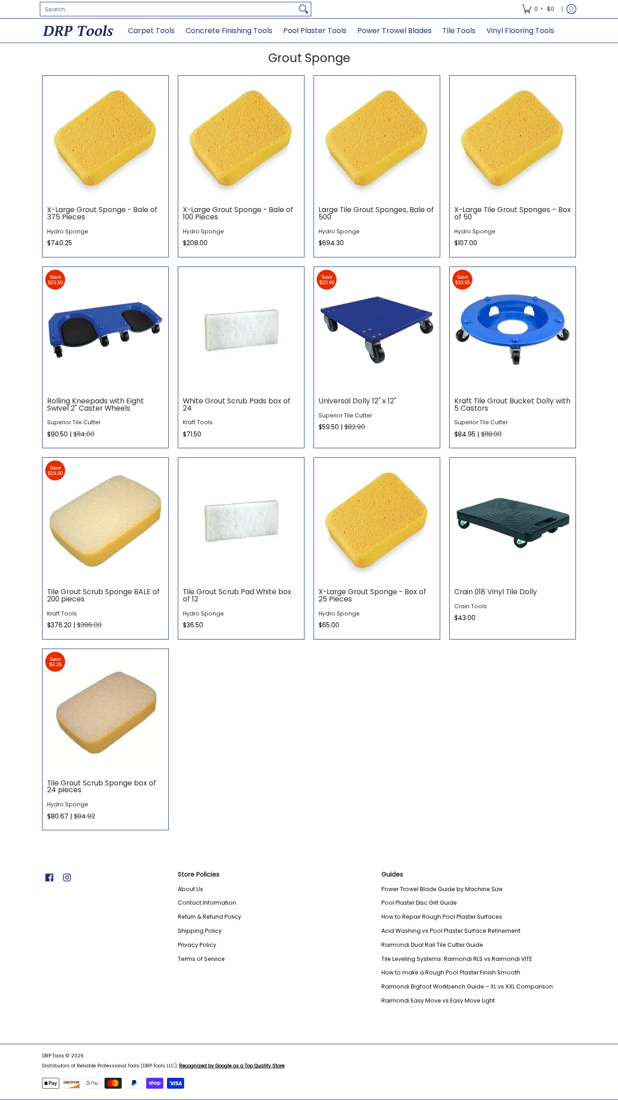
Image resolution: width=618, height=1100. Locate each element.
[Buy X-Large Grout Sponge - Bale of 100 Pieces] (241, 138)
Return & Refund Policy (209, 917)
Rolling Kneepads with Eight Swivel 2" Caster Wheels (95, 404)
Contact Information (207, 902)
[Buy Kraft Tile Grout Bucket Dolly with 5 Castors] (512, 329)
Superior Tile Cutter (73, 422)
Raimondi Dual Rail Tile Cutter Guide (432, 945)
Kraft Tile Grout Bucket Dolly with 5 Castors (512, 404)
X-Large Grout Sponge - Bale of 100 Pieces (238, 213)
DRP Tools (53, 1055)
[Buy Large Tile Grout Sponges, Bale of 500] (377, 138)
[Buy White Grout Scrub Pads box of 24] (241, 329)
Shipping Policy (200, 931)
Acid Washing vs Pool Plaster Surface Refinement (450, 931)
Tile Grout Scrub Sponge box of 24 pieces (101, 786)
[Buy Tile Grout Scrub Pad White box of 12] (241, 520)
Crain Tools (470, 606)
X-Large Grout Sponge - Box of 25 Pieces (372, 595)
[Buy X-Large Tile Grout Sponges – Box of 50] (512, 138)
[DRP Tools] (78, 31)
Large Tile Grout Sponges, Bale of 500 (376, 213)
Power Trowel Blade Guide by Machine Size (442, 889)
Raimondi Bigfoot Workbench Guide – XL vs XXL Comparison (467, 986)
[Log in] (571, 9)
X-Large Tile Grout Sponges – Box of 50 (512, 213)
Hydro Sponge (67, 231)
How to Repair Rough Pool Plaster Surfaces (441, 917)
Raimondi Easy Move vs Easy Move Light (438, 1000)
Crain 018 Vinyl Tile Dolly (495, 591)
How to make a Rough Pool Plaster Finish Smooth (450, 972)
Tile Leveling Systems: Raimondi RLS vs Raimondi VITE (456, 959)
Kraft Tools (198, 422)
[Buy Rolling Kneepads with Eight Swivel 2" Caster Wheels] (105, 329)
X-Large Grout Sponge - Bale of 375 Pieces (102, 213)
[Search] (303, 9)
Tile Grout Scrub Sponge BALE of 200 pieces (103, 595)
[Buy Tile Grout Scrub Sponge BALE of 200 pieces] (105, 520)
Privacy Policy (197, 945)
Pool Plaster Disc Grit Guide (419, 902)
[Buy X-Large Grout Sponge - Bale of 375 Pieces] (105, 138)
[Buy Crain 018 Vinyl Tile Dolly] (512, 520)
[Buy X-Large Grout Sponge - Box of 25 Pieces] (377, 520)
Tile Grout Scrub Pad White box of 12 (237, 595)
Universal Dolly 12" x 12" (357, 401)
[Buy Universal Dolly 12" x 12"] (377, 329)
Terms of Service (201, 959)
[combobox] (168, 9)
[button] (49, 877)
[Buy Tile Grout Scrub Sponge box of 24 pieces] (105, 712)
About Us (190, 889)
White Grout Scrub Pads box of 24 (236, 404)
